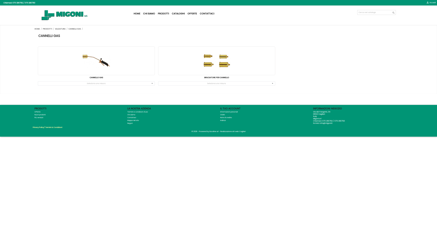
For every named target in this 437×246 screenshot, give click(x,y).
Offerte (192, 13)
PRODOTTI (163, 13)
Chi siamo (149, 13)
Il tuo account (230, 108)
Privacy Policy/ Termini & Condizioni (47, 127)
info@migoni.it (326, 123)
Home (137, 13)
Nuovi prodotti (40, 115)
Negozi (130, 123)
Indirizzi (223, 120)
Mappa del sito (133, 120)
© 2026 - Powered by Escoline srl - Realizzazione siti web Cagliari (219, 131)
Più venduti (38, 117)
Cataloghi (178, 13)
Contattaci (207, 13)
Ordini (222, 115)
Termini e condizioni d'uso (137, 112)
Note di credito (226, 117)
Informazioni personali (229, 112)
